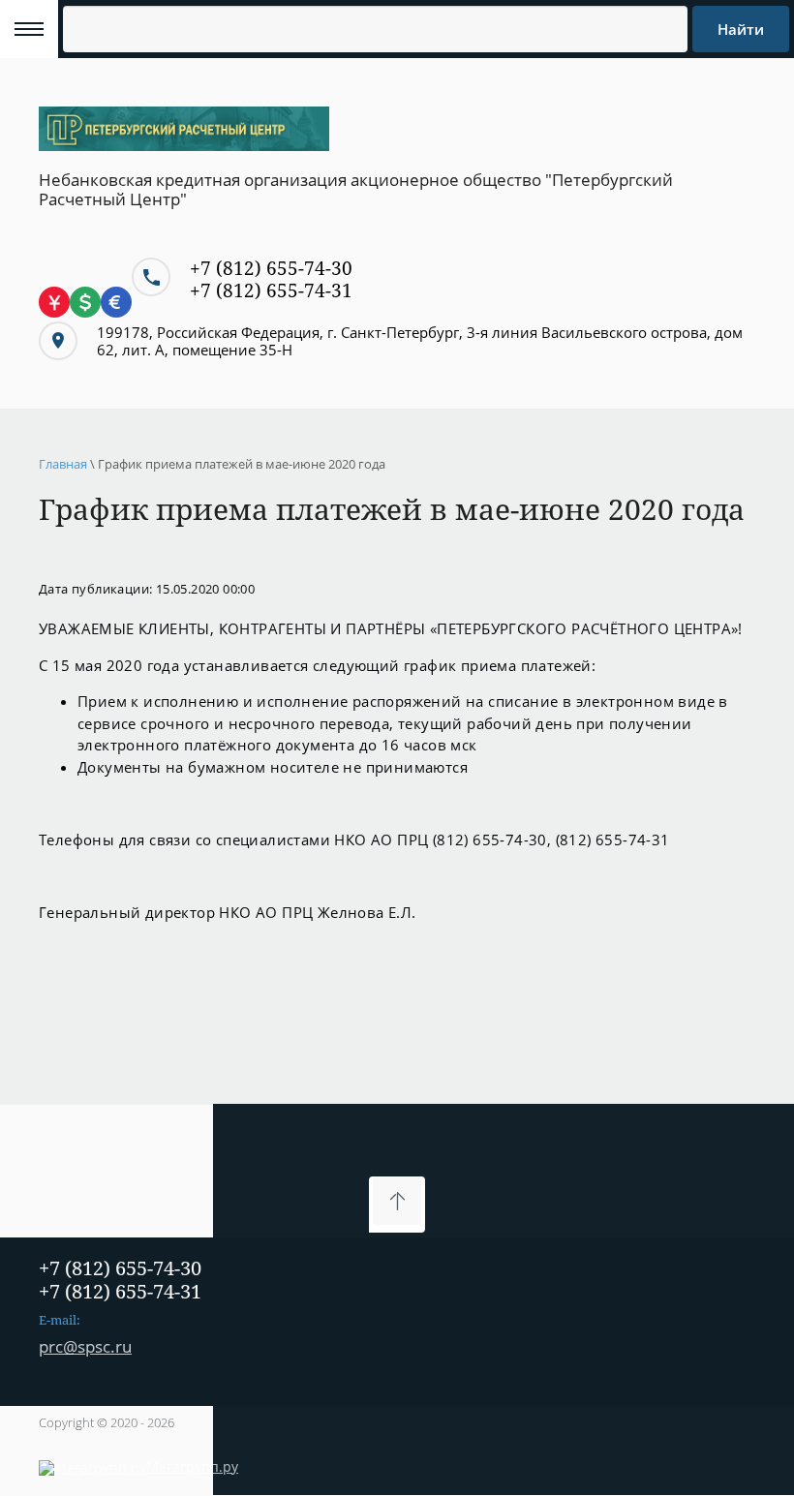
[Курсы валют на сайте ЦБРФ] (85, 314)
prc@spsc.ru (85, 1346)
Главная (63, 464)
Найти (741, 29)
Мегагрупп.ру (192, 1466)
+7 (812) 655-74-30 (271, 268)
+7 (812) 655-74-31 (271, 290)
